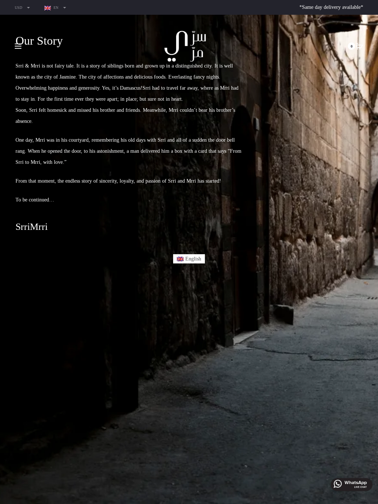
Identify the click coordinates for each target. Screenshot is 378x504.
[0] (359, 46)
